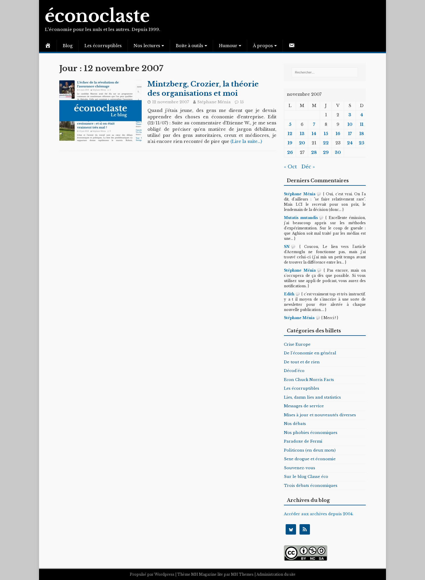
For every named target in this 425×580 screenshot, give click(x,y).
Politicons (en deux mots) (310, 450)
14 (314, 133)
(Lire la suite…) (246, 141)
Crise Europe (297, 344)
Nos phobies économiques (310, 432)
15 (242, 102)
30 (338, 152)
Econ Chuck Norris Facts (309, 379)
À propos (263, 45)
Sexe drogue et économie (310, 458)
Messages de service (304, 406)
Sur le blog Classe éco (306, 476)
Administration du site (275, 574)
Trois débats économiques (310, 485)
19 (290, 143)
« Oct (290, 167)
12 (290, 133)
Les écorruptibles (103, 45)
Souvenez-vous (299, 467)
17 (350, 133)
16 (338, 133)
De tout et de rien (302, 362)
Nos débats (295, 423)
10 (350, 124)
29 (326, 152)
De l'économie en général (310, 353)
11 (361, 124)
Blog (68, 45)
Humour (228, 45)
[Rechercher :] (324, 72)
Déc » (308, 167)
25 (361, 143)
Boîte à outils (189, 45)
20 (302, 143)
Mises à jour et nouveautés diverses (320, 415)
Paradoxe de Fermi (303, 441)
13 (302, 133)
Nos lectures (147, 45)
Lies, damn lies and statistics (312, 397)
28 (314, 152)
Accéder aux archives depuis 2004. (318, 513)
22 (326, 143)
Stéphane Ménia (214, 102)
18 (361, 133)
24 (350, 143)
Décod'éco (294, 370)
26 (290, 152)
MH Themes (242, 574)
